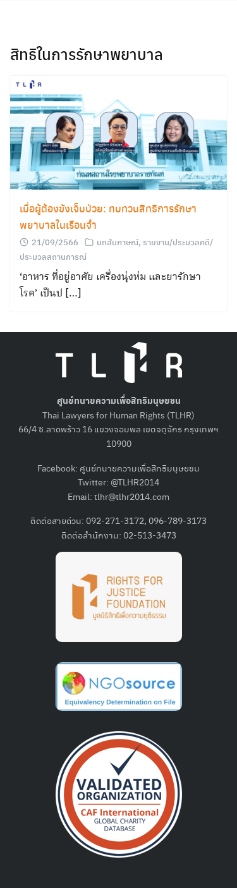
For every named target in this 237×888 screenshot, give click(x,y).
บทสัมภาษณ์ (117, 242)
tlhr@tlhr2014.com (131, 496)
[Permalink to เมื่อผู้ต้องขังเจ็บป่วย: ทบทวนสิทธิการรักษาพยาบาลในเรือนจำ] (118, 131)
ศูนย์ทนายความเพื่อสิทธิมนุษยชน (140, 467)
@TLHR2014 (135, 481)
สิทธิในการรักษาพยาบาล (86, 53)
